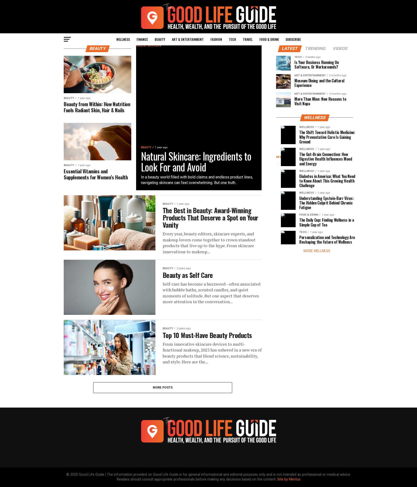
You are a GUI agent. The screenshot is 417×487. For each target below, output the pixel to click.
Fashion (216, 39)
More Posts (163, 387)
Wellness (123, 39)
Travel (248, 39)
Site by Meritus (288, 479)
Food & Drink (269, 39)
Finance (142, 39)
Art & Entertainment (188, 39)
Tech (232, 39)
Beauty (160, 39)
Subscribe (293, 39)
